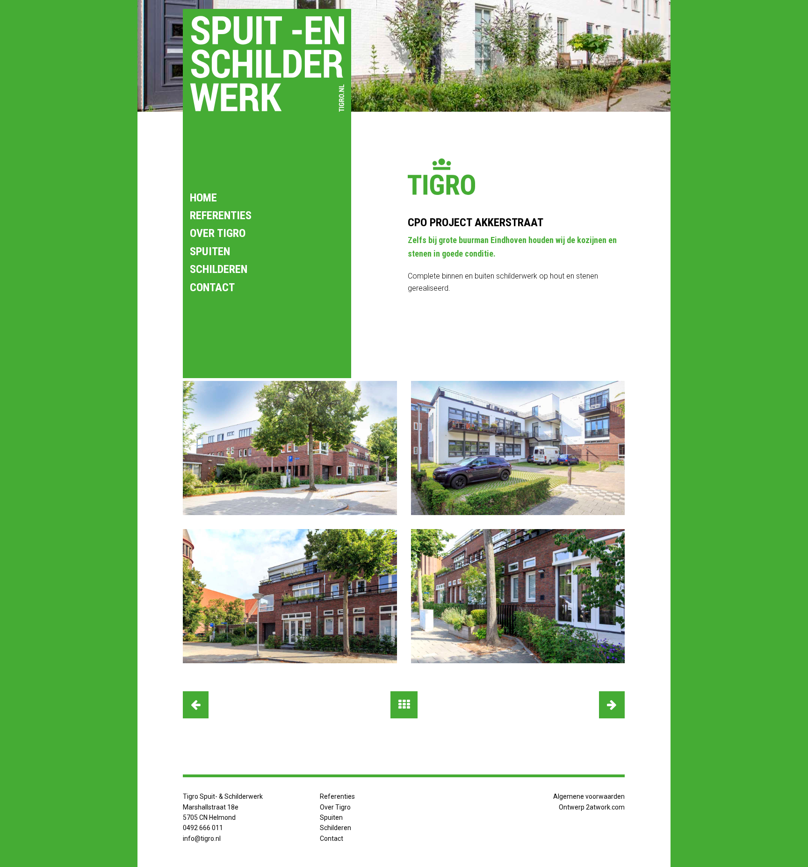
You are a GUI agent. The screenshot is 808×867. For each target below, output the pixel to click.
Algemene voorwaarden (589, 796)
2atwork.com (605, 807)
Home (203, 197)
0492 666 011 (203, 827)
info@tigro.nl (202, 838)
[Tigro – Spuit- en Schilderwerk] (267, 63)
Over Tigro (217, 233)
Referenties (221, 215)
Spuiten (210, 251)
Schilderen (218, 269)
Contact (212, 287)
